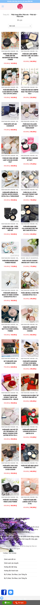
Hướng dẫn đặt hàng (10, 567)
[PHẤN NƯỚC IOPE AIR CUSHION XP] (10, 111)
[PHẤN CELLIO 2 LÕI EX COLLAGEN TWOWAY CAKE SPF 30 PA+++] (30, 179)
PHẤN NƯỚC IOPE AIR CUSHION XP (10, 125)
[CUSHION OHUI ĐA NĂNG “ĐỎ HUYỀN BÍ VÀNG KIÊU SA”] (30, 382)
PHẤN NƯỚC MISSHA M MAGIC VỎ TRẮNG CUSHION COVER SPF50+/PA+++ (10, 295)
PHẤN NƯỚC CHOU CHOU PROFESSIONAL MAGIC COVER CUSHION (10, 467)
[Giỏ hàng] (1, 598)
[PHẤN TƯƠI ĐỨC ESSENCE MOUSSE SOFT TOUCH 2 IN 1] (30, 247)
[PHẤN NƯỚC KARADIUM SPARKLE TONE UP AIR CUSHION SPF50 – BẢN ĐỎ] (10, 382)
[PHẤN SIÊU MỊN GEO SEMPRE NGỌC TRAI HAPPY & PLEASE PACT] (30, 77)
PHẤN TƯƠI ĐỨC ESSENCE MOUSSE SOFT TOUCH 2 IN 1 (29, 261)
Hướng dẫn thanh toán (11, 571)
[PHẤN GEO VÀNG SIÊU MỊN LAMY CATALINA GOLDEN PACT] (10, 145)
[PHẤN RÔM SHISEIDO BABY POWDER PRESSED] (10, 247)
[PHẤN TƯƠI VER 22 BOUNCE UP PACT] (30, 145)
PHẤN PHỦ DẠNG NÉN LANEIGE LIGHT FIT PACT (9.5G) (29, 501)
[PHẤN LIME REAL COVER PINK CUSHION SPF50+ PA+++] (30, 280)
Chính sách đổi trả (9, 559)
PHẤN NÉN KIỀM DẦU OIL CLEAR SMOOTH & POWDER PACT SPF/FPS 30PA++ (10, 92)
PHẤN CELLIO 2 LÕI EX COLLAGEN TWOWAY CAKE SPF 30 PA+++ (30, 194)
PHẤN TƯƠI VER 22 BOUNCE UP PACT (30, 159)
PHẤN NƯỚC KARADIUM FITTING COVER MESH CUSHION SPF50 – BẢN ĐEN (30, 363)
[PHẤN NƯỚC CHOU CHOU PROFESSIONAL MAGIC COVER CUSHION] (10, 452)
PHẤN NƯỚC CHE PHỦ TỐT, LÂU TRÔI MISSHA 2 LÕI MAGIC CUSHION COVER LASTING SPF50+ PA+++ (10, 432)
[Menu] (2, 6)
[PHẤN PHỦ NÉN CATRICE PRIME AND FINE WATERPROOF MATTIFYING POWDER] (10, 41)
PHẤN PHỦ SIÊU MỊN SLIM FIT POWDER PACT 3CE (29, 467)
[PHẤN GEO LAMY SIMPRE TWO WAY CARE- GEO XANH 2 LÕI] (30, 41)
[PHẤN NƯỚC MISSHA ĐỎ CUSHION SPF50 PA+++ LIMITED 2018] (30, 416)
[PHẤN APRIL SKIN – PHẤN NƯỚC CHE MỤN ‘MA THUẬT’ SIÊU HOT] (10, 213)
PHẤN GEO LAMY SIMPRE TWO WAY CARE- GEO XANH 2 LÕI (29, 56)
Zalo (8, 603)
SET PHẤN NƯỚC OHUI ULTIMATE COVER (10, 362)
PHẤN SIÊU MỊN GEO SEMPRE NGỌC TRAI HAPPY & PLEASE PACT (29, 92)
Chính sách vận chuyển (11, 563)
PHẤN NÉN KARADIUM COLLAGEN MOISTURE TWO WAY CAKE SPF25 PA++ (30, 228)
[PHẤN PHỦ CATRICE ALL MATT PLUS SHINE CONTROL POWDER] (10, 314)
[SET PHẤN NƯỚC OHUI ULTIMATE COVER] (10, 348)
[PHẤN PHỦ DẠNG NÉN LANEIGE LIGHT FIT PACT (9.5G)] (30, 487)
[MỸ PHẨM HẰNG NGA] (20, 6)
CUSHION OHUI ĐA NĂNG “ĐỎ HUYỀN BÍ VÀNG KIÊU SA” (29, 396)
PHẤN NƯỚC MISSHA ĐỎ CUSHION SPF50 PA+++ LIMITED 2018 (30, 431)
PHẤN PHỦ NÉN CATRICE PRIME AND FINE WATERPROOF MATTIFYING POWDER (10, 57)
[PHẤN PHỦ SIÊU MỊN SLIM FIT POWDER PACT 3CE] (30, 452)
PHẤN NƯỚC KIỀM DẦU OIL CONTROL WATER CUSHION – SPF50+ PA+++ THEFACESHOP (10, 194)
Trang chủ (6, 15)
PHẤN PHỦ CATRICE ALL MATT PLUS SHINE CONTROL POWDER (10, 329)
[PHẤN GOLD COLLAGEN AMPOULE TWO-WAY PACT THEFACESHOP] (30, 111)
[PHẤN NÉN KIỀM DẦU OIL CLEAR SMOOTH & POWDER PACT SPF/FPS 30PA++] (10, 77)
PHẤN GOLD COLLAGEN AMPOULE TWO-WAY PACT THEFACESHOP (30, 126)
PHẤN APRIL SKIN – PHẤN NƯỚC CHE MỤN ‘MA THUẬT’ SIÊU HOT (10, 228)
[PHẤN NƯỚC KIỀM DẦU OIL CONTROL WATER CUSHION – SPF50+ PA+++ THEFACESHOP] (10, 179)
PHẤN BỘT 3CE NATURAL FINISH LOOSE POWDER (10, 501)
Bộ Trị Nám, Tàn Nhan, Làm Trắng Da (15, 574)
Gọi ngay (20, 603)
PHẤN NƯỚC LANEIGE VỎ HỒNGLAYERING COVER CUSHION (29, 329)
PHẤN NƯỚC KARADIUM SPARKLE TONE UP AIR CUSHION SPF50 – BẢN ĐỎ (10, 397)
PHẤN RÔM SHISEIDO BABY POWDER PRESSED (10, 261)
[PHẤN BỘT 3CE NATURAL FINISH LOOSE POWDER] (10, 487)
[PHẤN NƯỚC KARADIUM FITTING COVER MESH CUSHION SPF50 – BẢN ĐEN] (30, 348)
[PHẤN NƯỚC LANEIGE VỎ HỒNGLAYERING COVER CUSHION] (30, 314)
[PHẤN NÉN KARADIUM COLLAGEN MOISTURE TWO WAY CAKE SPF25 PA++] (30, 213)
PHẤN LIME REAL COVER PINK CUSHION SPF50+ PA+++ (30, 294)
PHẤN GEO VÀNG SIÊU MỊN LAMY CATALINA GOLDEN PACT (10, 160)
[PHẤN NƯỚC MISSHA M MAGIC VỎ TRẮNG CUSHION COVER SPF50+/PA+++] (10, 280)
